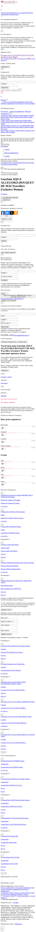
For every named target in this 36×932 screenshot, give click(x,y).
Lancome (27, 130)
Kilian (7, 130)
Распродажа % (20, 103)
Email (3, 316)
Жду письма (4, 327)
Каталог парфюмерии (7, 888)
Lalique (22, 130)
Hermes (28, 125)
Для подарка (29, 102)
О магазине (4, 13)
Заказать (3, 241)
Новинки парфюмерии (8, 103)
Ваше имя (4, 618)
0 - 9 (2, 144)
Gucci (18, 125)
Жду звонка (4, 87)
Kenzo (3, 130)
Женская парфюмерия (17, 111)
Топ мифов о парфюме (8, 402)
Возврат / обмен (23, 894)
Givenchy (13, 125)
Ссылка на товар (6, 276)
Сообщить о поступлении (8, 300)
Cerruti (3, 120)
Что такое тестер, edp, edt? (9, 399)
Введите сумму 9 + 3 (7, 621)
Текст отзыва (5, 625)
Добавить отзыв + (6, 609)
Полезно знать (23, 342)
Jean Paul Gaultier (17, 127)
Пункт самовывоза (11, 894)
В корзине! (12, 298)
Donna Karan (10, 122)
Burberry (6, 117)
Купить (3, 293)
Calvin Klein (23, 117)
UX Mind (15, 902)
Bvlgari (11, 117)
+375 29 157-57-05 (8, 58)
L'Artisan (11, 130)
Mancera (3, 132)
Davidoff (25, 120)
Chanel (7, 120)
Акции (27, 13)
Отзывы (10, 13)
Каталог (5, 102)
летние (9, 377)
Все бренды (4, 146)
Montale (12, 132)
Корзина (3, 98)
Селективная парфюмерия (16, 102)
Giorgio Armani (5, 125)
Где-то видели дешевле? (8, 252)
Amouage (15, 115)
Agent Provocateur (6, 115)
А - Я (7, 144)
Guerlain (22, 125)
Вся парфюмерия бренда (21, 335)
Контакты (16, 14)
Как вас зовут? (6, 323)
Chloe (11, 120)
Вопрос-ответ (30, 893)
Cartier (8, 119)
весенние (4, 377)
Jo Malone (26, 127)
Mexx (8, 132)
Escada (17, 122)
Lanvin (32, 130)
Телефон (4, 84)
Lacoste (17, 130)
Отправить (4, 280)
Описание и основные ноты (9, 342)
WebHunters (18, 924)
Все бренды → (5, 111)
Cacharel (16, 117)
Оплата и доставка (19, 13)
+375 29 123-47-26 (22, 58)
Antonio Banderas (23, 115)
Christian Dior (18, 120)
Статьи (10, 14)
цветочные (4, 383)
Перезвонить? (5, 67)
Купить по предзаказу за (18, 296)
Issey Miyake (8, 127)
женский (3, 396)
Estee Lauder (23, 122)
